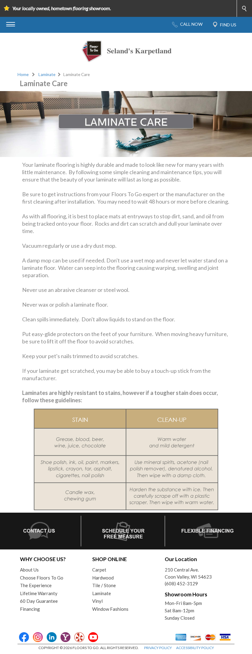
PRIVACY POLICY (158, 647)
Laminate (46, 74)
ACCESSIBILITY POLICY (195, 647)
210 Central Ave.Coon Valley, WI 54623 (188, 573)
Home (23, 74)
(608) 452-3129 (181, 583)
